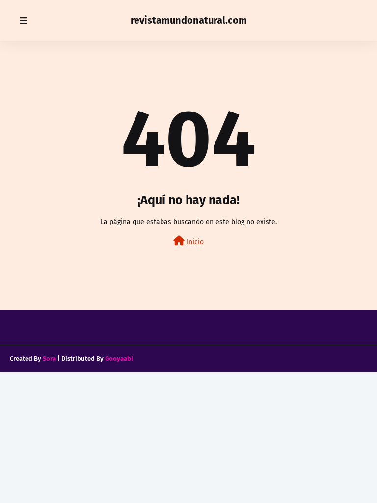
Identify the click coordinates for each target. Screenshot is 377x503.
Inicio (194, 242)
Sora (49, 358)
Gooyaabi (119, 358)
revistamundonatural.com (189, 20)
